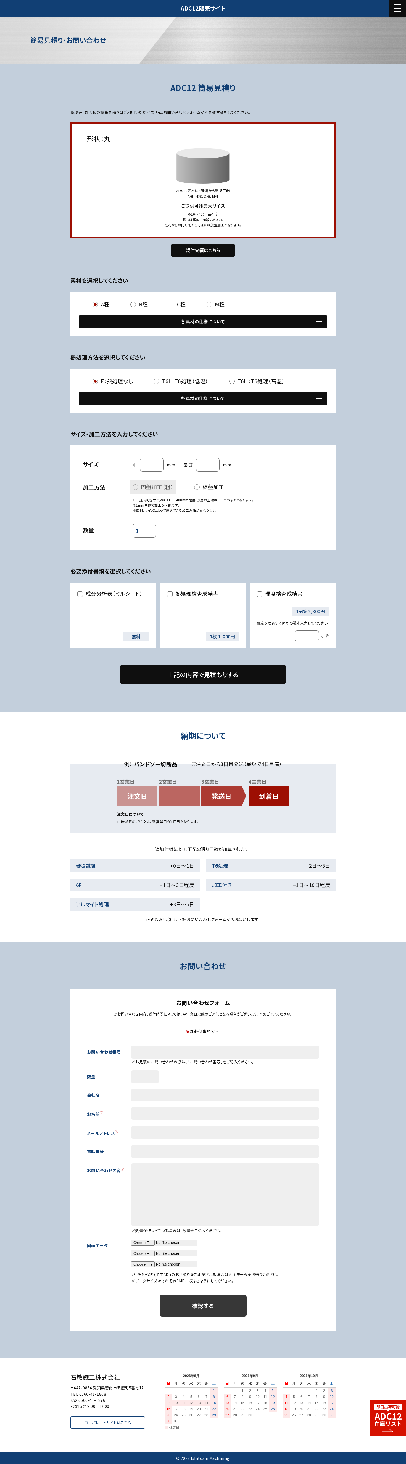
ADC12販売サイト (203, 8)
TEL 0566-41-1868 (88, 1394)
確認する (203, 1306)
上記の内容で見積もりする (202, 674)
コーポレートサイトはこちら (108, 1422)
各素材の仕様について (203, 321)
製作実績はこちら (203, 250)
